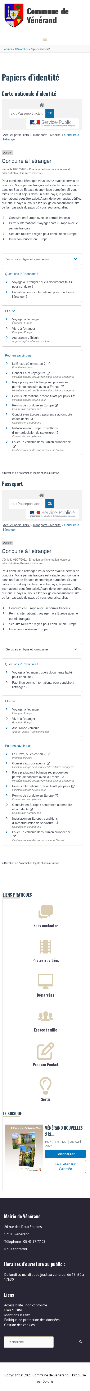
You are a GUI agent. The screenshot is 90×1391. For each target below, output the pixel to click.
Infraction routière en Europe (28, 239)
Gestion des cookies (19, 1324)
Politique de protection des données (32, 1319)
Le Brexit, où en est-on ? (29, 363)
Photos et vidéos (45, 960)
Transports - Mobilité (47, 135)
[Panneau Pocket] (45, 1051)
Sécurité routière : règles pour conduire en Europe (43, 234)
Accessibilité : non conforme (25, 1305)
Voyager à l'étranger (25, 319)
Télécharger (65, 1154)
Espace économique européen (45, 189)
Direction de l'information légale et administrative (31, 473)
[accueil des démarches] (41, 104)
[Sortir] (45, 1086)
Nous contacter (45, 925)
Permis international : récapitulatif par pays (41, 396)
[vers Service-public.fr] (52, 123)
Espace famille (45, 1030)
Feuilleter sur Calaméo (65, 1166)
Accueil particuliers (16, 135)
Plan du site (13, 1310)
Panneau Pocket (45, 1064)
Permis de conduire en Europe (33, 405)
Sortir (45, 1099)
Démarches (45, 995)
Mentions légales (17, 1315)
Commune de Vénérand (48, 15)
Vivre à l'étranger (23, 328)
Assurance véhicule (25, 337)
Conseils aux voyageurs (29, 373)
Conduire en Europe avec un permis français (39, 217)
